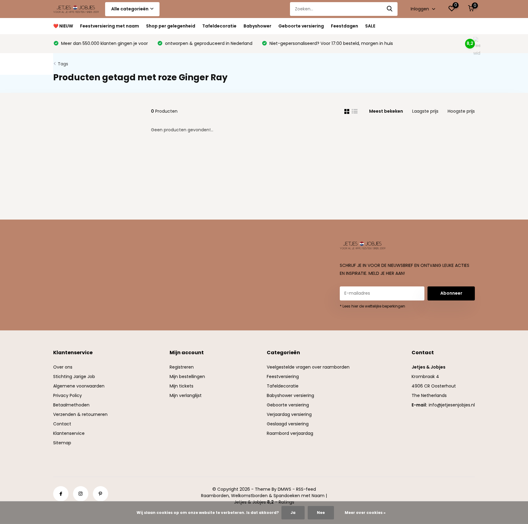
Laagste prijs (425, 111)
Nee (321, 512)
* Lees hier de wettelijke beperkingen (372, 306)
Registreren (182, 367)
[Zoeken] (390, 9)
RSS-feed (306, 489)
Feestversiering (283, 376)
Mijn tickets (181, 386)
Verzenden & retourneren (80, 414)
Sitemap (62, 443)
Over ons (62, 367)
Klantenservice (69, 433)
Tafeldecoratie (219, 26)
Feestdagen (344, 26)
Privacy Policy (67, 395)
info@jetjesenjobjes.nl (452, 405)
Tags (63, 64)
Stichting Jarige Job (74, 376)
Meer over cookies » (365, 512)
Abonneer (451, 293)
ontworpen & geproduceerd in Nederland (208, 43)
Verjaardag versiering (289, 414)
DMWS (284, 489)
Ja (293, 512)
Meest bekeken (386, 111)
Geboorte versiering (301, 26)
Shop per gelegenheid (170, 26)
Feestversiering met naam (109, 26)
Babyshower (257, 26)
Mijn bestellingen (187, 376)
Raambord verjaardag (290, 433)
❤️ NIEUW (63, 26)
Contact (62, 424)
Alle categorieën (129, 9)
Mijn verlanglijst (186, 395)
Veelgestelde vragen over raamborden (308, 367)
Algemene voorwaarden (79, 386)
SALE (370, 26)
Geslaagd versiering (288, 424)
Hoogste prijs (461, 111)
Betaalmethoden (71, 405)
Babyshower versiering (290, 395)
